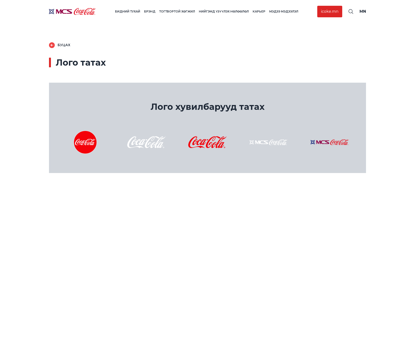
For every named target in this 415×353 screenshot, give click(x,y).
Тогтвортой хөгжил (177, 11)
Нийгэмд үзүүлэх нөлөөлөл (224, 11)
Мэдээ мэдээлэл (283, 11)
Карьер (259, 11)
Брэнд (149, 11)
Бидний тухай (127, 11)
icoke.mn (329, 11)
